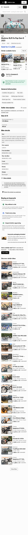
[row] (5, 54)
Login (19, 7)
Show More (14, 469)
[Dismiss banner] (3, 2)
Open (24, 2)
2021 (8, 43)
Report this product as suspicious (12, 192)
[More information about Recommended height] (12, 119)
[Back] (2, 15)
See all (24, 50)
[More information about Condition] (14, 93)
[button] (4, 69)
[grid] (5, 54)
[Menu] (1, 7)
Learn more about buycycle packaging (16, 242)
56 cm (3, 43)
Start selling (5, 252)
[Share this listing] (25, 36)
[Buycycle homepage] (6, 7)
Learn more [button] (8, 83)
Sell (25, 7)
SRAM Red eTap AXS (16, 43)
